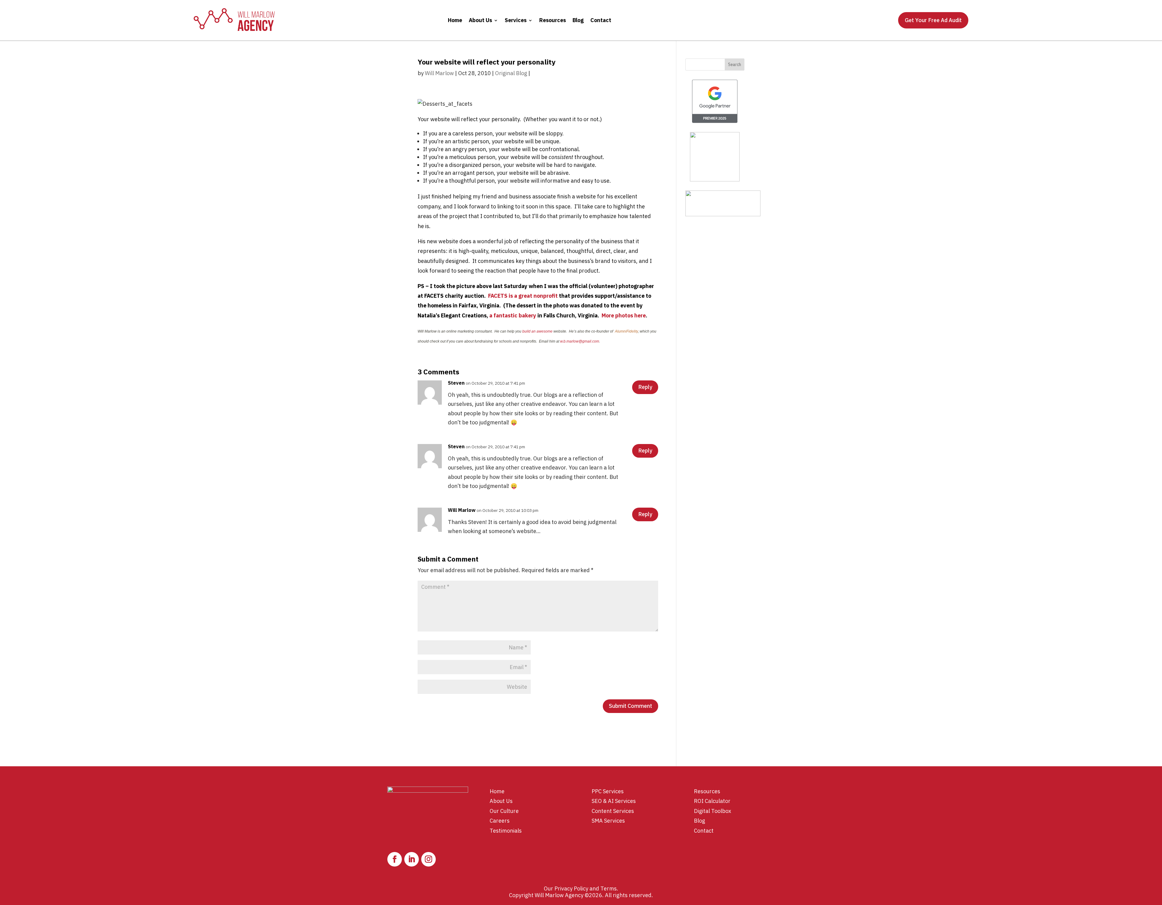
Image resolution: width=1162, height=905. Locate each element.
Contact (600, 20)
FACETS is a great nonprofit (523, 295)
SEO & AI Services (614, 800)
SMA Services (608, 820)
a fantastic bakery (512, 315)
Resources (552, 20)
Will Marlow (439, 73)
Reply (645, 386)
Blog (578, 20)
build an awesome (537, 331)
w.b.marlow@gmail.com (579, 341)
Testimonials (506, 830)
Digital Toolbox (712, 810)
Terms (608, 888)
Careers (500, 820)
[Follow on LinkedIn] (411, 859)
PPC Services (608, 791)
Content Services (613, 810)
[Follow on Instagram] (428, 859)
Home (455, 20)
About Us (480, 20)
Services (516, 20)
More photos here (624, 315)
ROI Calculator (712, 800)
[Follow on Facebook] (394, 859)
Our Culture (504, 810)
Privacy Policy (571, 888)
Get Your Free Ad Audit (933, 20)
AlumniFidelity (626, 331)
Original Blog (511, 73)
